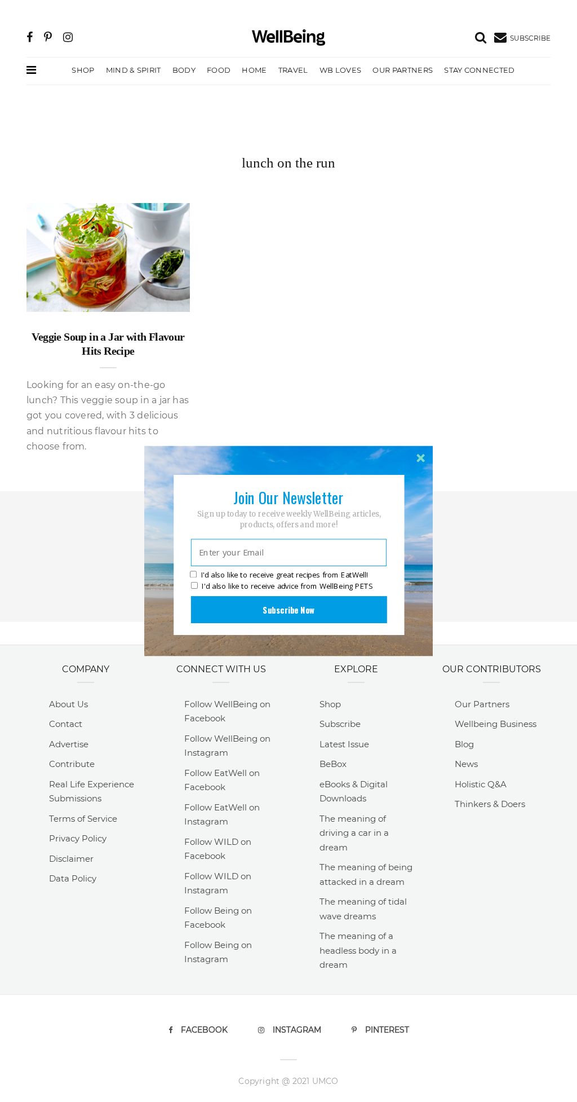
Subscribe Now (288, 609)
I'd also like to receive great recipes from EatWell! (284, 575)
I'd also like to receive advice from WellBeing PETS (287, 586)
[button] (288, 497)
